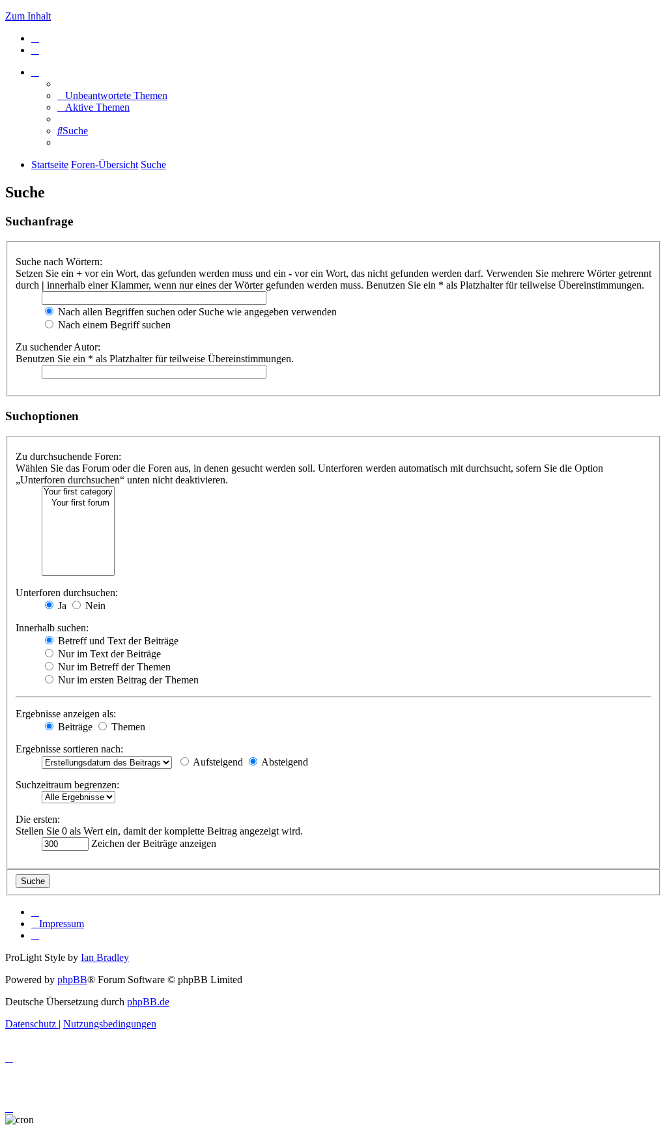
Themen (127, 726)
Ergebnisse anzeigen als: (66, 713)
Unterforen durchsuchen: (67, 592)
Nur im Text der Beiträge (108, 653)
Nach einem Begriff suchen (113, 324)
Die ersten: (38, 819)
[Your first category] (78, 492)
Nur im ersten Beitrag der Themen (127, 679)
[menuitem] (35, 38)
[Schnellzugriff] (35, 72)
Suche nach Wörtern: (59, 261)
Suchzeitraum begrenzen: (67, 784)
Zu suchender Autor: (58, 346)
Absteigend (283, 761)
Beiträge (73, 726)
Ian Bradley (105, 957)
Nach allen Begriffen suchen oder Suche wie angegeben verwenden (196, 311)
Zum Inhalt (28, 15)
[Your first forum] (78, 503)
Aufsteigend (217, 761)
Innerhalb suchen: (52, 627)
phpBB (72, 979)
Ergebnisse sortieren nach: (69, 748)
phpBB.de (148, 1001)
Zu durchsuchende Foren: (68, 456)
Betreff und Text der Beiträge (116, 640)
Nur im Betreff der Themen (113, 666)
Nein (94, 605)
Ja (60, 605)
